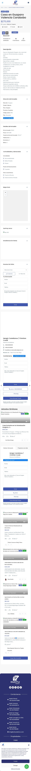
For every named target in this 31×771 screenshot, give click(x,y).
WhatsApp (16, 393)
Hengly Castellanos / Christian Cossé (14, 339)
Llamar (16, 389)
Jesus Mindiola (11, 613)
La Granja (8, 593)
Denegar (15, 765)
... (21, 433)
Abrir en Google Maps (8, 118)
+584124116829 (9, 347)
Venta (3, 11)
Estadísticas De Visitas (10, 241)
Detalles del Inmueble (9, 126)
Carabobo (10, 110)
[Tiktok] (21, 687)
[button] (28, 745)
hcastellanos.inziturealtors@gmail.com (14, 350)
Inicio (2, 7)
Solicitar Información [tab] (8, 448)
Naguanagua (13, 593)
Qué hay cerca (7, 228)
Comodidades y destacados (12, 152)
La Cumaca (8, 627)
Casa (6, 7)
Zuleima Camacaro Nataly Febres (15, 542)
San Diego (14, 521)
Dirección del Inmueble (10, 99)
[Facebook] (10, 687)
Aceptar (15, 761)
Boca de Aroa (9, 558)
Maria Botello (10, 579)
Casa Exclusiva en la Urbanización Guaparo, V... (13, 426)
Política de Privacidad (15, 768)
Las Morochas (9, 521)
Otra (13, 558)
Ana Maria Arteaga (9, 440)
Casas (16, 740)
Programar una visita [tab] (23, 448)
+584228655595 (9, 345)
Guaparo (14, 24)
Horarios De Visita (8, 264)
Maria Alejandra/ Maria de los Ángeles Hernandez (15, 649)
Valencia (9, 24)
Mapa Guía (6, 187)
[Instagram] (15, 687)
